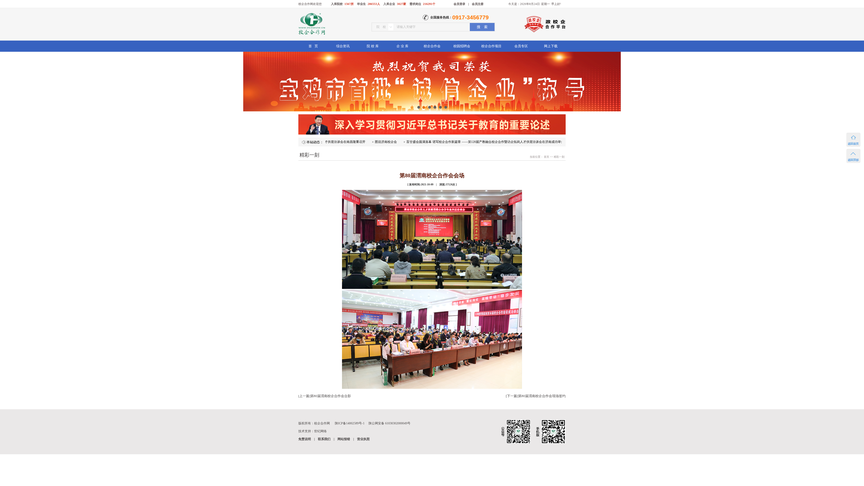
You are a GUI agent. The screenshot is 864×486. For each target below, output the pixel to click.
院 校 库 (373, 46)
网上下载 (551, 46)
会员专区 (521, 46)
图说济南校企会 (363, 142)
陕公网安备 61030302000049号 (389, 423)
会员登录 (459, 4)
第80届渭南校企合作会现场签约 (542, 396)
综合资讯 (343, 46)
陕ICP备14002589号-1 (349, 423)
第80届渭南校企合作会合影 (330, 396)
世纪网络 (320, 431)
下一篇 (512, 396)
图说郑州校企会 (561, 142)
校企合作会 (432, 46)
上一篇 (304, 396)
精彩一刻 (559, 156)
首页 (546, 156)
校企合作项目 (491, 46)
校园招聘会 (461, 46)
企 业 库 (402, 46)
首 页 (313, 46)
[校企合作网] (311, 24)
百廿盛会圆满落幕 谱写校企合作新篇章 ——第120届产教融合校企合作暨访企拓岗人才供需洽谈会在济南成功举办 (462, 142)
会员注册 (478, 4)
